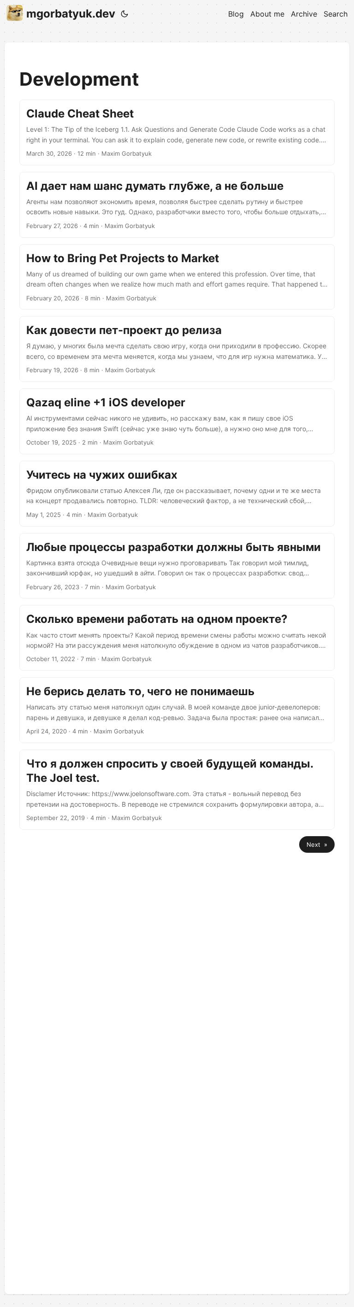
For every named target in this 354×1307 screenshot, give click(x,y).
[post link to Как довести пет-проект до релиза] (177, 348)
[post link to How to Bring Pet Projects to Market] (177, 277)
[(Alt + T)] (124, 14)
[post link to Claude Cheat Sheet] (177, 132)
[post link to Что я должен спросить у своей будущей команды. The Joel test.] (177, 789)
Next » (317, 844)
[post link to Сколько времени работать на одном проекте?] (177, 637)
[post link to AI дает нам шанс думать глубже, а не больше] (177, 204)
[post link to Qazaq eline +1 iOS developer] (177, 421)
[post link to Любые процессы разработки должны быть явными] (177, 565)
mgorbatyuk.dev (70, 13)
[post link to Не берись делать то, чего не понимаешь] (177, 710)
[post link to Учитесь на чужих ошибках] (177, 493)
